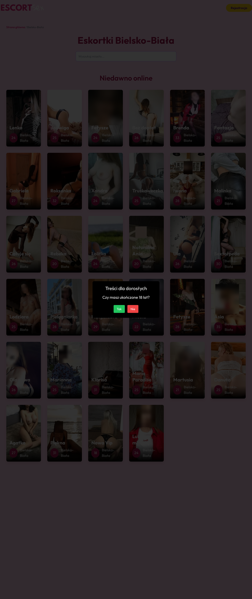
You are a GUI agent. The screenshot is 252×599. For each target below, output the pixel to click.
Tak (119, 309)
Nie (133, 309)
